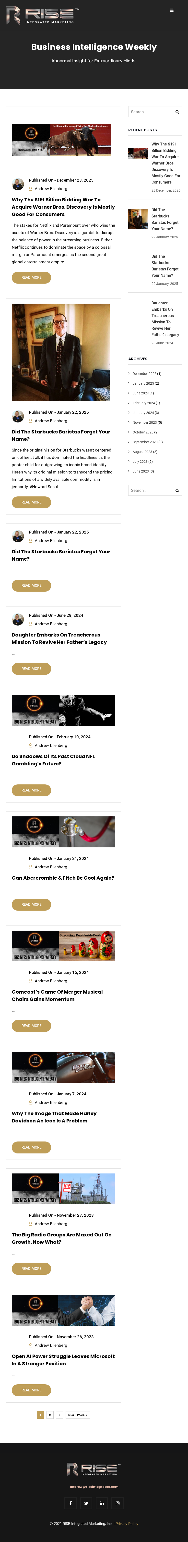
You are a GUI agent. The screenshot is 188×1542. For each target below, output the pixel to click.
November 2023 (145, 422)
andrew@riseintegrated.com (94, 1487)
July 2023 (140, 461)
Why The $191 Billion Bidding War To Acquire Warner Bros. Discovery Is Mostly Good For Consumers (63, 207)
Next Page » (77, 1415)
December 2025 (144, 374)
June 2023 (141, 471)
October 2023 (143, 432)
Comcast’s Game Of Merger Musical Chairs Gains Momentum (57, 995)
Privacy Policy (127, 1523)
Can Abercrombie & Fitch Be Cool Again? (63, 877)
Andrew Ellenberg (51, 188)
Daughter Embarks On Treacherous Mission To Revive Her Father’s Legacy (59, 638)
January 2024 (143, 413)
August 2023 (142, 452)
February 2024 (144, 403)
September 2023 (145, 442)
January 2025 (143, 383)
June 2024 (141, 393)
